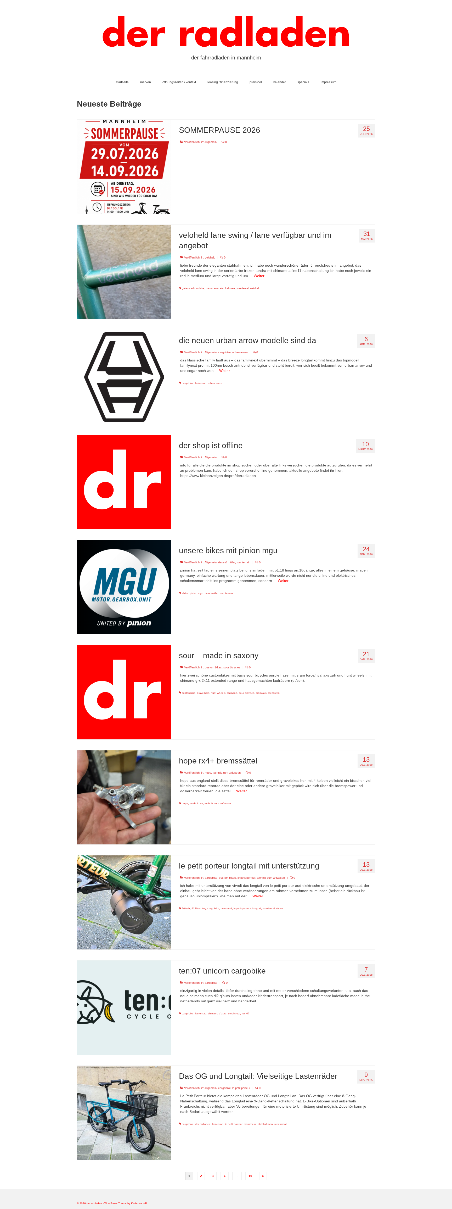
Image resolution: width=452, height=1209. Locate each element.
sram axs (261, 692)
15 (250, 1176)
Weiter (259, 276)
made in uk (196, 803)
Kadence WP (139, 1203)
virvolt (279, 908)
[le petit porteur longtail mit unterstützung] (124, 902)
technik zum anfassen (227, 772)
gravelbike (203, 692)
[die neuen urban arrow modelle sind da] (124, 377)
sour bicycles (231, 667)
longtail (256, 908)
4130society (198, 908)
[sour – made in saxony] (124, 692)
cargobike (224, 352)
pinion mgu (196, 593)
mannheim (212, 288)
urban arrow (240, 352)
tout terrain (243, 562)
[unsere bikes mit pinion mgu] (124, 587)
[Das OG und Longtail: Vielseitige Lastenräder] (124, 1112)
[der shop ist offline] (124, 482)
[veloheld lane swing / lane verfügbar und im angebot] (124, 272)
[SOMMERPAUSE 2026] (124, 166)
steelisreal (242, 288)
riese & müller (226, 562)
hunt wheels (218, 692)
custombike (188, 692)
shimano (232, 692)
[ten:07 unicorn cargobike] (124, 1007)
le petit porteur (246, 877)
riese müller (211, 593)
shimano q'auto (217, 1013)
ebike (185, 593)
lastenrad (200, 383)
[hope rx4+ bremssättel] (124, 797)
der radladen (203, 1124)
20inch (186, 908)
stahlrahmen (227, 288)
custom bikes (213, 667)
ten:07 (246, 1013)
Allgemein (211, 142)
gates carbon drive (193, 288)
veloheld (210, 257)
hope (208, 772)
